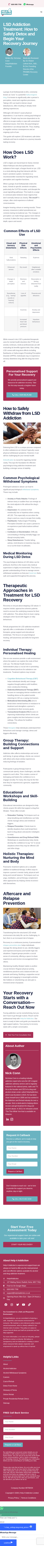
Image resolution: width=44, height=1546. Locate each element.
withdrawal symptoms (30, 489)
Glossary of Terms (10, 1390)
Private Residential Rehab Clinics (16, 1399)
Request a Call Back (15, 1171)
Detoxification (8, 460)
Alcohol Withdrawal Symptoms (14, 1373)
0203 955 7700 (16, 4)
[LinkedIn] (7, 1119)
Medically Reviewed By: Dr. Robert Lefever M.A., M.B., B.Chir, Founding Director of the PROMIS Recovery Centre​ (30, 66)
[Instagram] (11, 1119)
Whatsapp (30, 4)
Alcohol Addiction (9, 1368)
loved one (33, 573)
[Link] (29, 1304)
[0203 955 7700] (9, 4)
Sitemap (6, 1403)
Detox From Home (10, 1386)
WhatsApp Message (8, 1532)
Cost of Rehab (8, 1381)
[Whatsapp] (24, 4)
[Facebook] (6, 1304)
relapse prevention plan (12, 945)
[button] (41, 12)
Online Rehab (8, 1394)
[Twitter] (17, 1304)
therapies (12, 728)
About (5, 1364)
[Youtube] (23, 1304)
